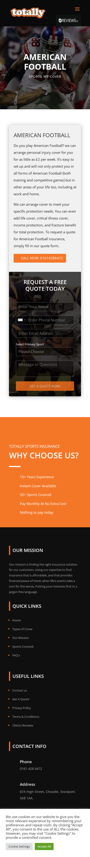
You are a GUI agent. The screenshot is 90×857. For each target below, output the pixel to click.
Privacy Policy (21, 708)
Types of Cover (22, 629)
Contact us (19, 690)
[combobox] (21, 320)
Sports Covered (22, 646)
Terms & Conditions (25, 717)
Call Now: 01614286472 (42, 258)
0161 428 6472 (31, 768)
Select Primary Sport (31, 344)
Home (16, 620)
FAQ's (16, 655)
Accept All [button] (44, 846)
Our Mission (20, 638)
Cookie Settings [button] (19, 846)
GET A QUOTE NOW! (45, 386)
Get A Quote (20, 699)
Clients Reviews (22, 725)
